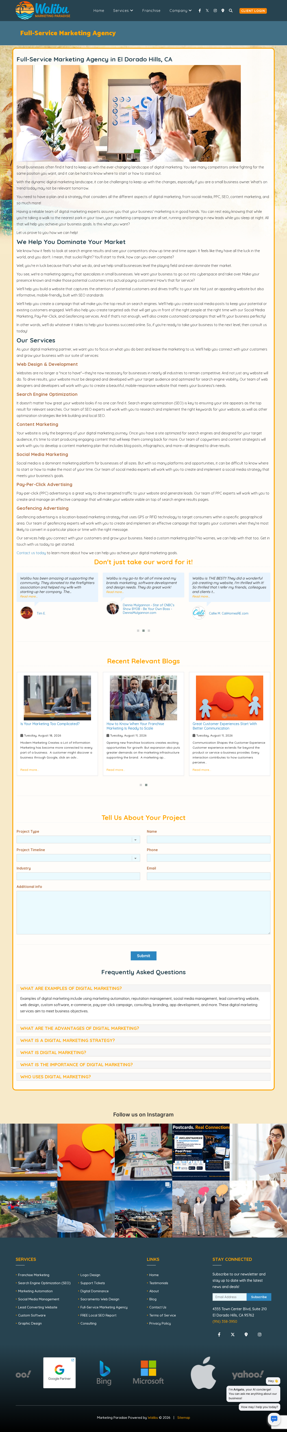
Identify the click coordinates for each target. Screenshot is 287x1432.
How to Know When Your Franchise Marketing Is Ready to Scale (135, 725)
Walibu (153, 1417)
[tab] (143, 988)
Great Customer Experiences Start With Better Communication (225, 725)
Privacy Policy (160, 1323)
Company (179, 10)
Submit (143, 955)
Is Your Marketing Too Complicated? (50, 723)
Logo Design (90, 1275)
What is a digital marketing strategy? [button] (67, 1040)
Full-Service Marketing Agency (104, 1307)
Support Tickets (92, 1283)
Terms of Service (162, 1315)
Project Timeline (31, 850)
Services (121, 10)
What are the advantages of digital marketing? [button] (79, 1028)
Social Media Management (38, 1299)
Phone (152, 850)
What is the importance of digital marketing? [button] (76, 1064)
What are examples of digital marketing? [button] (71, 988)
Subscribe (259, 1297)
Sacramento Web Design (99, 1299)
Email (151, 868)
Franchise (151, 10)
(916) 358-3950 (225, 1321)
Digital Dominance (94, 1291)
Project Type (28, 831)
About (154, 1291)
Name (152, 831)
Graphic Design (30, 1323)
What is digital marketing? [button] (53, 1052)
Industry (24, 868)
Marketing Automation (35, 1291)
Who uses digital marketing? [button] (55, 1076)
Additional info (29, 886)
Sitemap (183, 1417)
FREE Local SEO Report (98, 1315)
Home (98, 10)
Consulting (88, 1323)
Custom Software (32, 1315)
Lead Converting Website (37, 1307)
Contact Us (157, 1307)
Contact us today (31, 553)
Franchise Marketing (33, 1275)
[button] (138, 630)
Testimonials (158, 1283)
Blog (153, 1299)
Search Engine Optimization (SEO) (44, 1283)
